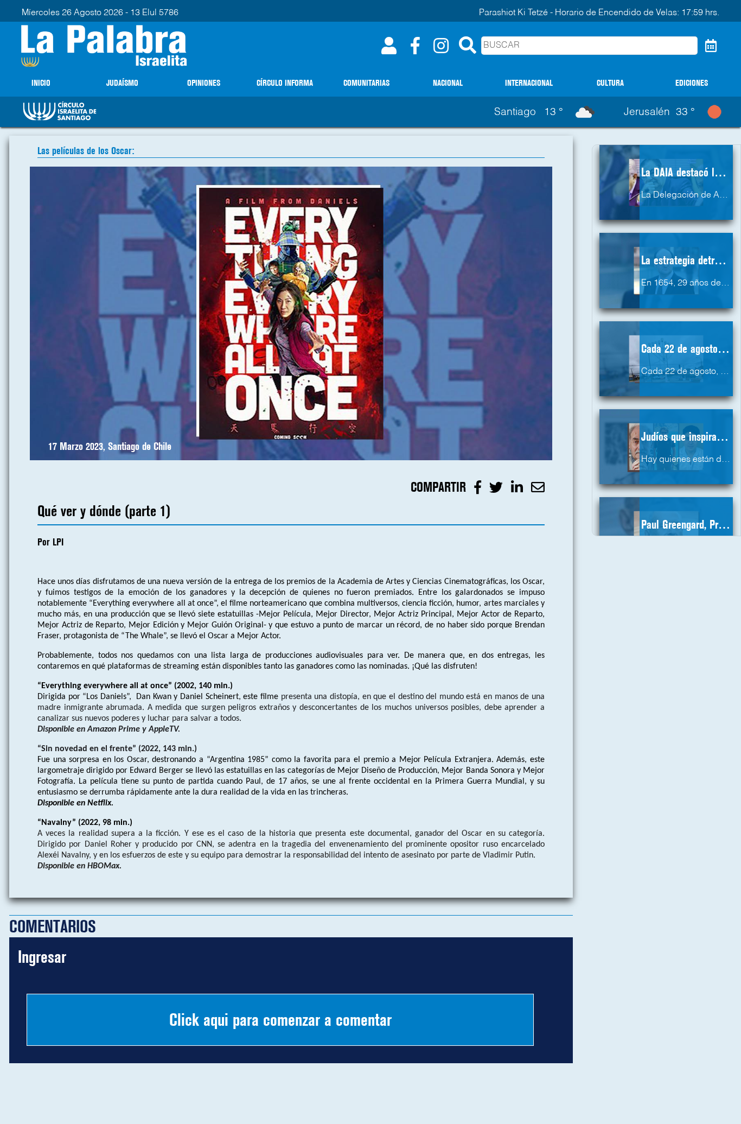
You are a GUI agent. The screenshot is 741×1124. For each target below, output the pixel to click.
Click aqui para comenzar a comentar (280, 1019)
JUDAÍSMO (122, 83)
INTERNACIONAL (529, 83)
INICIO (40, 83)
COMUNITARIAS (366, 83)
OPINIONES (203, 83)
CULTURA (610, 83)
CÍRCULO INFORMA (285, 83)
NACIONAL (448, 83)
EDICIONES (691, 83)
